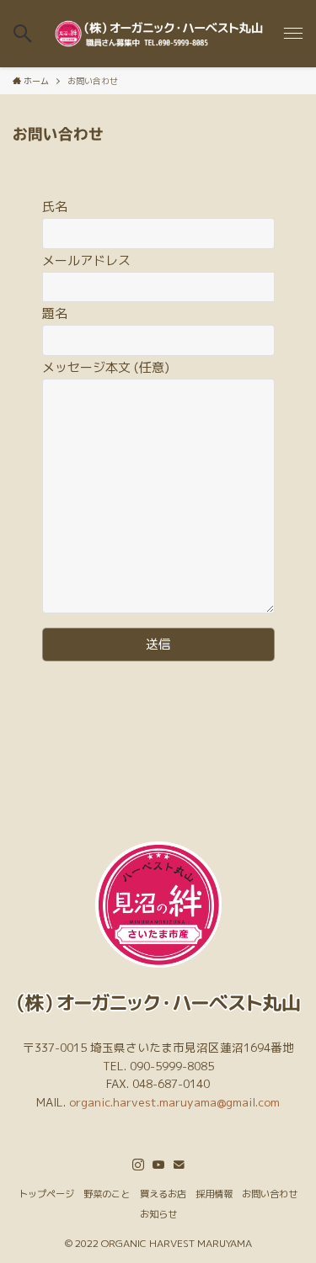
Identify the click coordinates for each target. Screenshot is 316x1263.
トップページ (46, 1194)
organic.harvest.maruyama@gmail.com (174, 1102)
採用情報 (214, 1194)
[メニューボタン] (293, 33)
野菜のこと (106, 1194)
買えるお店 (163, 1194)
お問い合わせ (269, 1194)
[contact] (178, 1164)
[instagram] (138, 1164)
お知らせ (158, 1214)
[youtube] (158, 1164)
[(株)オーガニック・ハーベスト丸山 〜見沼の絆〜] (157, 33)
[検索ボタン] (23, 33)
